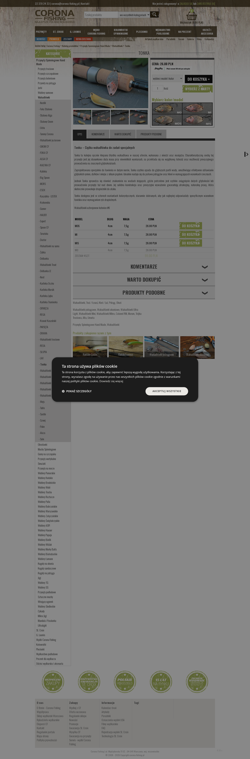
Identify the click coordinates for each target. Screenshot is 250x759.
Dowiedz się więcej (111, 381)
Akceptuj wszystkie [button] (166, 391)
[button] (77, 391)
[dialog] (125, 379)
